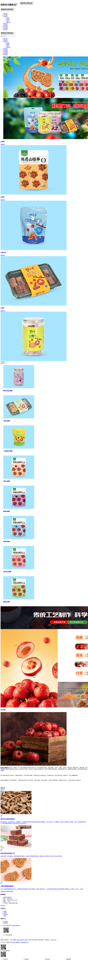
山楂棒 (7, 18)
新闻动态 (5, 23)
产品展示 (5, 16)
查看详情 (3, 787)
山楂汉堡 (8, 22)
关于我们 (5, 15)
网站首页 (5, 13)
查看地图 (68, 959)
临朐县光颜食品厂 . (16, 925)
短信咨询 (26, 959)
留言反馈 (5, 26)
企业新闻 (5, 923)
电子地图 (5, 28)
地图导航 (3, 891)
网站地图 (23, 942)
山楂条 (7, 19)
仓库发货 (5, 25)
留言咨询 (47, 959)
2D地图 (7, 891)
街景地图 (11, 891)
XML (27, 942)
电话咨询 (5, 959)
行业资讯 (5, 921)
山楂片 (7, 20)
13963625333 (10, 898)
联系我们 (5, 29)
